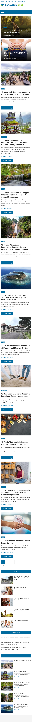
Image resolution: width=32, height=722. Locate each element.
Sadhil (6, 35)
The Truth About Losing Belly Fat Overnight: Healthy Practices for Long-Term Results (19, 53)
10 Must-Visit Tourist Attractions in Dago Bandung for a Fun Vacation (15, 93)
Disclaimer (8, 1)
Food (3, 438)
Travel (3, 88)
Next (4, 565)
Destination (4, 136)
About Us (3, 1)
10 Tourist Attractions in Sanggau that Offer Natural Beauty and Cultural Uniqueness (15, 195)
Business (4, 486)
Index (23, 1)
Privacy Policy (14, 1)
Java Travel (4, 642)
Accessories (4, 390)
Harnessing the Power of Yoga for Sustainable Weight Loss (15, 31)
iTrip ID (3, 637)
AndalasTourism (5, 647)
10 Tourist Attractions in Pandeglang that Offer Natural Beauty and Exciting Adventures (14, 247)
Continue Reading (7, 108)
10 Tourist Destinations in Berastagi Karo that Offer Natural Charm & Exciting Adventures (15, 142)
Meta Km (20, 1)
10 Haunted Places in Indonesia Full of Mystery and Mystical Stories (16, 347)
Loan (3, 537)
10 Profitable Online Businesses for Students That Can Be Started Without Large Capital (15, 492)
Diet (5, 27)
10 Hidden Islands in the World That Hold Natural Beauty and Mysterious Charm (14, 297)
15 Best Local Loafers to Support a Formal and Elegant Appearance (15, 395)
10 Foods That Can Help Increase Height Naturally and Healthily (14, 443)
